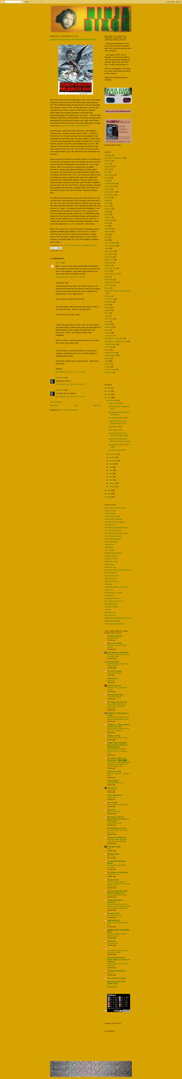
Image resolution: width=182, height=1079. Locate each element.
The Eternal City (112, 943)
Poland (107, 305)
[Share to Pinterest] (60, 248)
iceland (107, 223)
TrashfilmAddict (110, 513)
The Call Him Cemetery (113, 536)
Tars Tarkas (109, 547)
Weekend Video (110, 511)
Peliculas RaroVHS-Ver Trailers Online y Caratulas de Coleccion (118, 960)
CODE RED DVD (113, 921)
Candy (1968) (112, 797)
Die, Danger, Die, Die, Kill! (114, 601)
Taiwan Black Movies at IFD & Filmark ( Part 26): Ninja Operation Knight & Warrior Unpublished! (118, 906)
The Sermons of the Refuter (115, 522)
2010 (109, 494)
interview (108, 231)
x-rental (107, 367)
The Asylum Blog (111, 542)
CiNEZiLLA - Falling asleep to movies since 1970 (118, 725)
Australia (108, 161)
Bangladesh (109, 166)
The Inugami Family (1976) (118, 418)
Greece (107, 214)
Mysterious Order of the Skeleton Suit (118, 570)
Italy (106, 240)
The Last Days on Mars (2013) (117, 804)
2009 (109, 497)
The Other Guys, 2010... (115, 915)
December (113, 400)
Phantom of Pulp (111, 559)
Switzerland (109, 327)
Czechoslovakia (110, 183)
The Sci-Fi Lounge (114, 671)
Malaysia (108, 265)
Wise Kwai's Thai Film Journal (115, 508)
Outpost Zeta (109, 564)
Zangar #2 (110, 973)
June (111, 470)
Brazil (107, 172)
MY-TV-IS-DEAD (111, 573)
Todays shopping (111, 344)
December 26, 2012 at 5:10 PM (70, 397)
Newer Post (54, 405)
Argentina (108, 155)
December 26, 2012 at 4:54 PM (70, 372)
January (112, 486)
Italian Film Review (111, 581)
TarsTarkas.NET (113, 662)
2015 (109, 388)
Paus (109, 849)
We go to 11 (111, 680)
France (107, 206)
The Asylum (109, 336)
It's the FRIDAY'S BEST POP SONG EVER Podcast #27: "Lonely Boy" (116, 706)
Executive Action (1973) (117, 450)
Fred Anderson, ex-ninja (116, 828)
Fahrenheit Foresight (114, 673)
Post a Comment (56, 402)
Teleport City (109, 545)
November (113, 454)
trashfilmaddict (113, 781)
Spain (107, 322)
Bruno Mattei (109, 175)
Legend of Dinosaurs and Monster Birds (74, 126)
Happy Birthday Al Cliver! (115, 783)
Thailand (108, 333)
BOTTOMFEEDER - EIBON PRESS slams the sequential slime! (117, 751)
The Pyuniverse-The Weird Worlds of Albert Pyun (117, 892)
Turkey (107, 350)
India (106, 226)
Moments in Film (111, 579)
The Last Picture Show (113, 530)
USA (106, 361)
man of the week (111, 268)
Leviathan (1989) (113, 638)
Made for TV (109, 260)
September (113, 461)
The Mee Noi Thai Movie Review (116, 528)
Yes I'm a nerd (110, 370)
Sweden (107, 324)
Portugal (108, 307)
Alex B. (58, 263)
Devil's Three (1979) (116, 403)
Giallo (107, 212)
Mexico (107, 271)
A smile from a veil (113, 874)
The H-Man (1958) (115, 427)
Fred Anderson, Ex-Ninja (113, 593)
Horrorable (108, 584)
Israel (107, 237)
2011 (109, 490)
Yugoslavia (108, 372)
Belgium (107, 169)
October (112, 457)
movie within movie (111, 274)
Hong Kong (109, 220)
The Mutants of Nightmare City (116, 341)
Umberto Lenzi (110, 353)
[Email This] (51, 248)
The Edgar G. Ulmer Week (114, 338)
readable (108, 310)
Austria (107, 164)
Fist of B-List (109, 595)
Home (76, 405)
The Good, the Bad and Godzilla (116, 533)
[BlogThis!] (53, 248)
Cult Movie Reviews (112, 607)
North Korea (109, 285)
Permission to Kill (111, 561)
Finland (107, 203)
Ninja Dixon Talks (111, 282)
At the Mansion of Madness (114, 624)
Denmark (108, 189)
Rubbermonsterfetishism (113, 553)
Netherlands (109, 280)
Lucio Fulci (108, 257)
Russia (107, 313)
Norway (107, 288)
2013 (109, 394)
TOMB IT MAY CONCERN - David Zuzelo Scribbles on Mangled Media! (117, 745)
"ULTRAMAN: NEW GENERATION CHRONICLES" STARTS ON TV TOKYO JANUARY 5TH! (118, 764)
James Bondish (110, 246)
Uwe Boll (108, 364)
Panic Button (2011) (116, 430)
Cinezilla (108, 610)
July (111, 467)
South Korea (109, 319)
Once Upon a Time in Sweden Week (118, 291)
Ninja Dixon (64, 245)
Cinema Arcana (110, 612)
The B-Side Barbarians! (116, 971)
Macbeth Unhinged (113, 812)
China (107, 181)
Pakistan (108, 296)
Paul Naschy (109, 299)
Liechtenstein (109, 254)
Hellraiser (108, 217)
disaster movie (110, 192)
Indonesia (108, 229)
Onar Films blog (110, 567)
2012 (109, 398)
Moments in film (113, 913)
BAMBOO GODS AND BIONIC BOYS (118, 618)
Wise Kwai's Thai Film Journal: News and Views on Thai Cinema (118, 819)
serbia (107, 316)
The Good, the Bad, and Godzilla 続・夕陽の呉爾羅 (117, 759)
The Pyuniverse (110, 525)
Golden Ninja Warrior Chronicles (116, 587)
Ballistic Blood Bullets (112, 621)
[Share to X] (56, 248)
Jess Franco (109, 251)
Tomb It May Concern (112, 516)
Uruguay (108, 358)
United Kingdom (110, 355)
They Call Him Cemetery (113, 519)
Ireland (107, 234)
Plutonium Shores (111, 556)
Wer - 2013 (111, 856)
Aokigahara (71, 224)
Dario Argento (109, 186)
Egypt (107, 200)
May (111, 474)
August (112, 464)
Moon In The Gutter (112, 576)
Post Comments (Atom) (68, 410)
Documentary (109, 195)
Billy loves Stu (110, 615)
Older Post (97, 405)
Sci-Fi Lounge (110, 550)
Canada (107, 178)
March (111, 480)
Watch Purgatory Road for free (117, 738)
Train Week (109, 347)
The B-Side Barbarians (113, 539)
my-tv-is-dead (112, 802)
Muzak (107, 277)
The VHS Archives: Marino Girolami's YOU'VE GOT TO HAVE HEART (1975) (118, 884)
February (112, 483)
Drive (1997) (111, 790)
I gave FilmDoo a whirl (114, 823)
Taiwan (107, 330)
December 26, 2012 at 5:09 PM (70, 384)
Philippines (108, 302)
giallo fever (111, 810)
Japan (61, 250)
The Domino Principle (114, 697)
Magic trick (109, 263)
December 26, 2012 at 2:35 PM (70, 277)
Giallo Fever (109, 590)
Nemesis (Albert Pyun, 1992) (117, 895)
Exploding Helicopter (112, 598)
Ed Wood (108, 198)
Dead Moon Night (111, 604)
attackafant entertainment (114, 158)
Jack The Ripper (110, 243)
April (111, 477)
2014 (109, 391)
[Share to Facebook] (58, 248)
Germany (108, 209)
